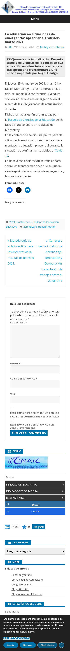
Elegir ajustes (47, 645)
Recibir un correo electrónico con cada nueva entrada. (32, 426)
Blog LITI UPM (20, 589)
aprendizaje (30, 226)
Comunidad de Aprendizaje (27, 579)
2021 (12, 222)
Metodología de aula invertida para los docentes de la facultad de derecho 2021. (21, 252)
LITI (10, 47)
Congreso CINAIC (21, 584)
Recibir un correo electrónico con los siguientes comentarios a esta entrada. (35, 415)
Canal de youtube (21, 574)
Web (12, 393)
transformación (47, 226)
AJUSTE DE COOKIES (16, 638)
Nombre (16, 363)
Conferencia (24, 222)
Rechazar (27, 645)
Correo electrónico (23, 378)
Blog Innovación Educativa (26, 594)
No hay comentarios (52, 47)
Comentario (18, 322)
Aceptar (11, 645)
